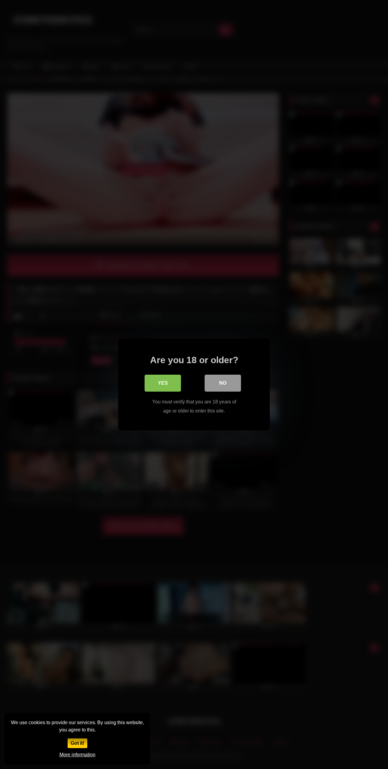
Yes (163, 383)
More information (77, 754)
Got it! (77, 743)
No (222, 383)
